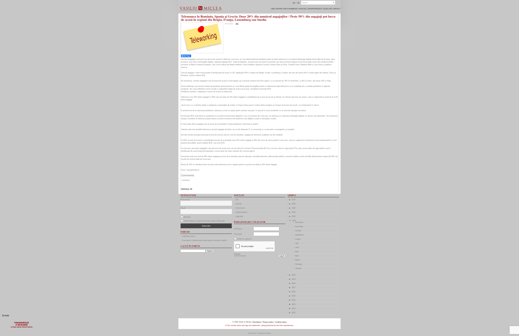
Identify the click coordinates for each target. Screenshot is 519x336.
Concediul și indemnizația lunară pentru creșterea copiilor (204, 240)
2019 (293, 279)
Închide (5, 315)
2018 (293, 283)
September (299, 235)
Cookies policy (281, 322)
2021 (294, 221)
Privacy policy (268, 322)
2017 (293, 287)
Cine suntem (276, 9)
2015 (293, 296)
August (298, 239)
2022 (293, 216)
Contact (336, 9)
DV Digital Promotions (264, 333)
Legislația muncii (188, 236)
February (298, 264)
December (299, 222)
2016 (293, 292)
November (299, 226)
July (296, 243)
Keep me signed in (244, 239)
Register (237, 254)
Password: (238, 234)
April (297, 256)
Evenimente (292, 9)
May (297, 252)
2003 (293, 313)
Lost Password (240, 256)
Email (182, 208)
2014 (293, 300)
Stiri (285, 9)
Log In (282, 256)
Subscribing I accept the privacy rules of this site (204, 221)
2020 (293, 275)
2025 (293, 204)
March (297, 260)
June (297, 247)
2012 (293, 308)
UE (191, 189)
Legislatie (327, 9)
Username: (238, 229)
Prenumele (185, 200)
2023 (293, 212)
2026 (293, 200)
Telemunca (185, 189)
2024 (293, 208)
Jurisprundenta (314, 9)
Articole (302, 9)
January (298, 268)
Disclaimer (257, 322)
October (298, 231)
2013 (293, 304)
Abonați (186, 217)
